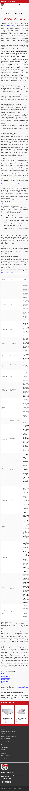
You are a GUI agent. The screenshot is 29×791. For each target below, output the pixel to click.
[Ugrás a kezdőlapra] (1, 8)
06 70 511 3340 (7, 778)
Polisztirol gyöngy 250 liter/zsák (21, 718)
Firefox (2, 673)
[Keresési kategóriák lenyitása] (23, 5)
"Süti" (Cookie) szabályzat (14, 19)
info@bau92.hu (8, 776)
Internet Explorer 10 (5, 678)
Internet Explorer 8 (5, 681)
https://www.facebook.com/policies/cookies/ (10, 203)
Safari (2, 684)
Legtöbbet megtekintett (7, 702)
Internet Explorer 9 (5, 679)
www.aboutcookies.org (23, 687)
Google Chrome (4, 674)
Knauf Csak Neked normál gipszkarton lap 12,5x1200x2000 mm (7, 718)
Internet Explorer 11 (5, 676)
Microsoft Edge (4, 682)
